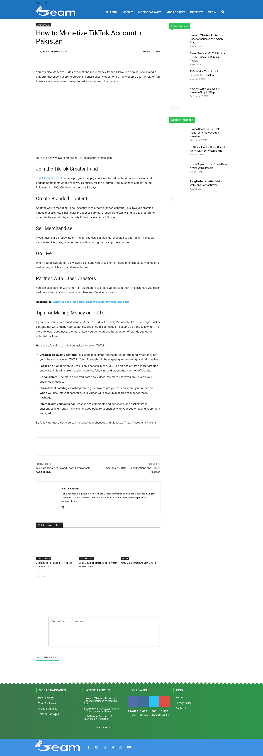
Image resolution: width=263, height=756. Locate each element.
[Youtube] (129, 747)
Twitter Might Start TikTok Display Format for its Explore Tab (90, 301)
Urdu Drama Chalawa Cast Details (138, 563)
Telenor (193, 120)
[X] (113, 747)
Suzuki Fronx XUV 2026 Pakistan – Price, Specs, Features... (102, 710)
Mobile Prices (176, 12)
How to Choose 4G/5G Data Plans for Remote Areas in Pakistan (205, 133)
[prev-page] (38, 574)
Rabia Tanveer (50, 51)
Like (133, 697)
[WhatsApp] (121, 747)
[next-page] (44, 574)
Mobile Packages (150, 12)
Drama (125, 558)
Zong (204, 120)
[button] (222, 12)
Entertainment (43, 25)
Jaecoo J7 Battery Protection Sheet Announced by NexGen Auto (206, 39)
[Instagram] (63, 507)
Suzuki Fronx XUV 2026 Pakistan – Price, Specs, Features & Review (208, 57)
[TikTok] (105, 747)
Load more (101, 727)
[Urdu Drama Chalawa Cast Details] (140, 546)
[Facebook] (89, 747)
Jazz (182, 120)
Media (212, 12)
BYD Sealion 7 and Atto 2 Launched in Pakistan (98, 717)
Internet (196, 12)
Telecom (111, 12)
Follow (143, 697)
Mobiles (127, 12)
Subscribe (164, 697)
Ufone (214, 120)
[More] (126, 60)
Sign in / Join (42, 2)
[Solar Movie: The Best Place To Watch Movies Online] (98, 546)
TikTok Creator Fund (54, 178)
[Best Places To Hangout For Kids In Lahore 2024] (55, 546)
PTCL (224, 120)
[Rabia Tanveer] (38, 51)
